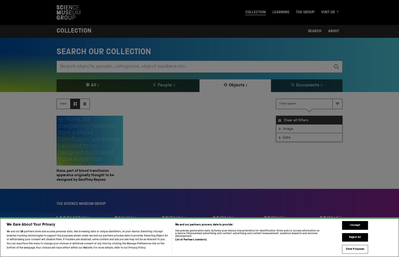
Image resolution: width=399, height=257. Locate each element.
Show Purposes (355, 249)
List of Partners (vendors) (191, 240)
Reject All (355, 237)
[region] (199, 237)
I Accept (355, 225)
